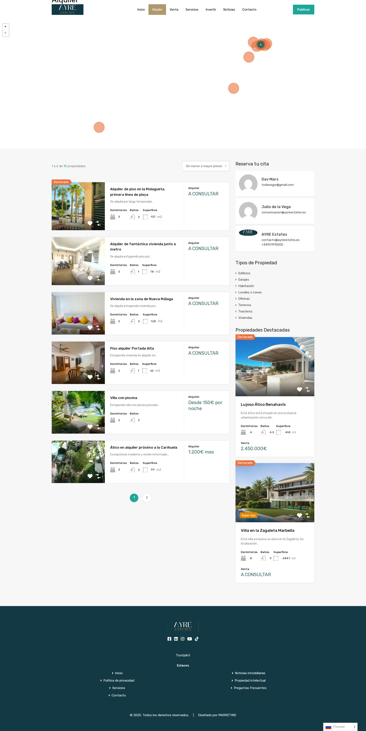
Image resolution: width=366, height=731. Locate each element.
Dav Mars (270, 179)
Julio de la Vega (276, 206)
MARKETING (227, 715)
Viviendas (245, 318)
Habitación (246, 286)
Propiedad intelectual (250, 680)
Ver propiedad (275, 384)
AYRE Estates (274, 234)
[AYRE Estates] (248, 234)
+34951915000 (279, 9)
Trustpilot (183, 655)
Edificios (244, 273)
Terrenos (244, 305)
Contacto (249, 9)
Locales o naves (250, 292)
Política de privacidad (118, 680)
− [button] (6, 33)
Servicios (192, 9)
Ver (78, 220)
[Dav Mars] (248, 191)
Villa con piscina (123, 398)
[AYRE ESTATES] (67, 13)
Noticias (229, 9)
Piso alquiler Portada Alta (132, 348)
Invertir (211, 9)
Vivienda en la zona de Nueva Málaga (141, 299)
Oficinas (244, 299)
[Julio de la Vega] (248, 219)
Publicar (303, 9)
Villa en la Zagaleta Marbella (267, 530)
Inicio (141, 9)
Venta (174, 9)
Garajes (243, 279)
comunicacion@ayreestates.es (284, 212)
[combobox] (206, 166)
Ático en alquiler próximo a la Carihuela (143, 447)
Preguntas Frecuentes (250, 688)
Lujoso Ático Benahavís (263, 404)
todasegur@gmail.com (278, 185)
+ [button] (6, 27)
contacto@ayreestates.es (280, 240)
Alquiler (157, 9)
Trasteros (245, 311)
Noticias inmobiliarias (250, 673)
